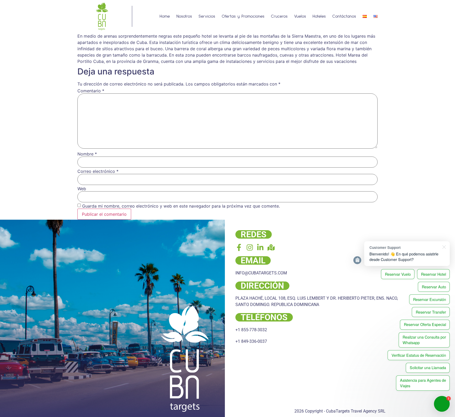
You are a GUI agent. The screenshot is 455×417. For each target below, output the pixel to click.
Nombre (87, 154)
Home (165, 16)
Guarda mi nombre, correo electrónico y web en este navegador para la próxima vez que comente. (181, 206)
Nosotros (184, 16)
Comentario (90, 91)
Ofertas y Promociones (243, 16)
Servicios (207, 16)
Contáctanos (344, 16)
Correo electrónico (97, 171)
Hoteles (319, 16)
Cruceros (279, 16)
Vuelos (300, 16)
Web (81, 189)
